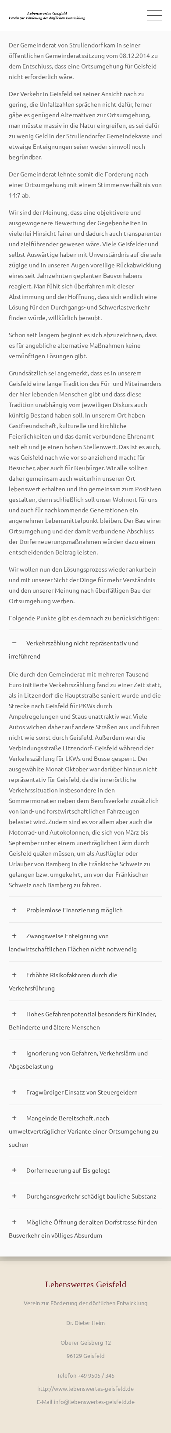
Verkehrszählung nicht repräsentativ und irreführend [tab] (74, 649)
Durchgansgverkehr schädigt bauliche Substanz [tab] (91, 1196)
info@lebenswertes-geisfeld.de (94, 1401)
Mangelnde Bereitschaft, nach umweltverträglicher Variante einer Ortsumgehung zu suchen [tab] (83, 1131)
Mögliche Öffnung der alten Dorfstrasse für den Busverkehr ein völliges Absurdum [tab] (83, 1228)
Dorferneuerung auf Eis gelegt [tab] (68, 1170)
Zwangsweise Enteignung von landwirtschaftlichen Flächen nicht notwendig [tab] (73, 942)
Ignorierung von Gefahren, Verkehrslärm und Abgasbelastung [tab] (78, 1059)
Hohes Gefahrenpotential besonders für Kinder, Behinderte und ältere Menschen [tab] (82, 1020)
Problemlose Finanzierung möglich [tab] (74, 910)
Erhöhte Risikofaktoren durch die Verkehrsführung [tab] (63, 981)
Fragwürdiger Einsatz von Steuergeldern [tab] (82, 1092)
